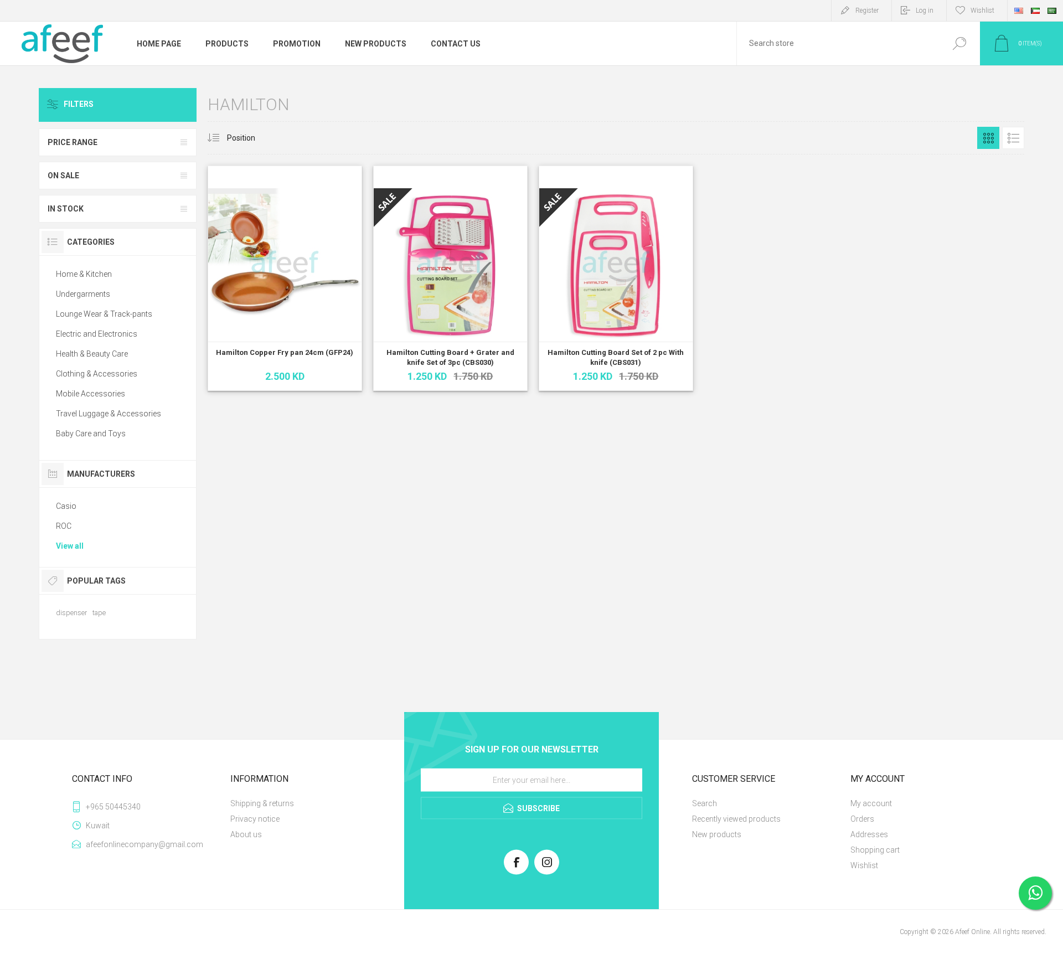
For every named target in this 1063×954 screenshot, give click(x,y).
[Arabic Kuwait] (1035, 10)
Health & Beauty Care (92, 353)
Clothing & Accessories (96, 373)
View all (70, 546)
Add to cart (272, 344)
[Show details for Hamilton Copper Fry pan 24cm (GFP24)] (285, 278)
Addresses (869, 834)
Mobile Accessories (90, 393)
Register (867, 10)
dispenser (71, 613)
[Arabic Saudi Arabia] (1052, 10)
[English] (1018, 10)
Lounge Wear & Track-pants (104, 314)
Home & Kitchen (84, 274)
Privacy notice (255, 818)
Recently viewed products (736, 818)
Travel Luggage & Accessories (108, 413)
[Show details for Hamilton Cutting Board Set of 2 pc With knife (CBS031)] (616, 278)
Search (959, 43)
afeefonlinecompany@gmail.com (144, 844)
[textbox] (837, 43)
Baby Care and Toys (91, 433)
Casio (66, 506)
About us (246, 834)
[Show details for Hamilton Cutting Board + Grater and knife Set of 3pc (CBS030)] (450, 278)
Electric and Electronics (96, 333)
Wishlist (864, 865)
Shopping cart (875, 849)
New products (716, 834)
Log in (924, 10)
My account (871, 803)
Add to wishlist (327, 344)
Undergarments (83, 294)
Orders (862, 818)
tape (99, 613)
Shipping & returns (262, 803)
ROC (63, 526)
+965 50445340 (113, 806)
